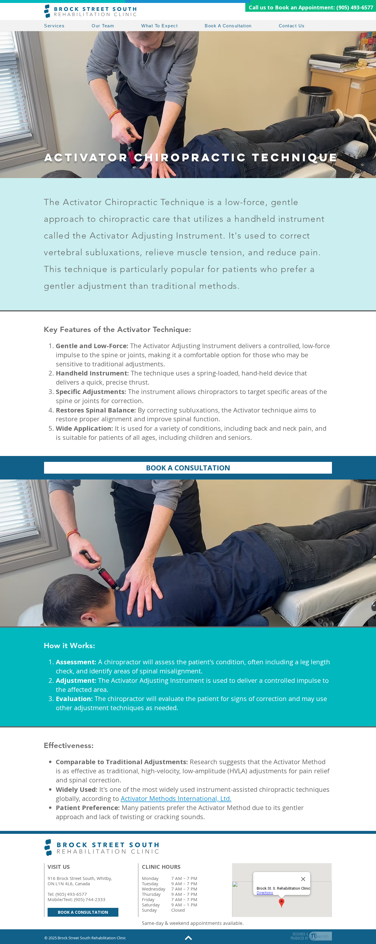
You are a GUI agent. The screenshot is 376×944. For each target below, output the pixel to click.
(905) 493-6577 (71, 894)
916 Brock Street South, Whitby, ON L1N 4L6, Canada (80, 880)
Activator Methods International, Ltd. (176, 798)
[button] (68, 25)
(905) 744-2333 (89, 899)
